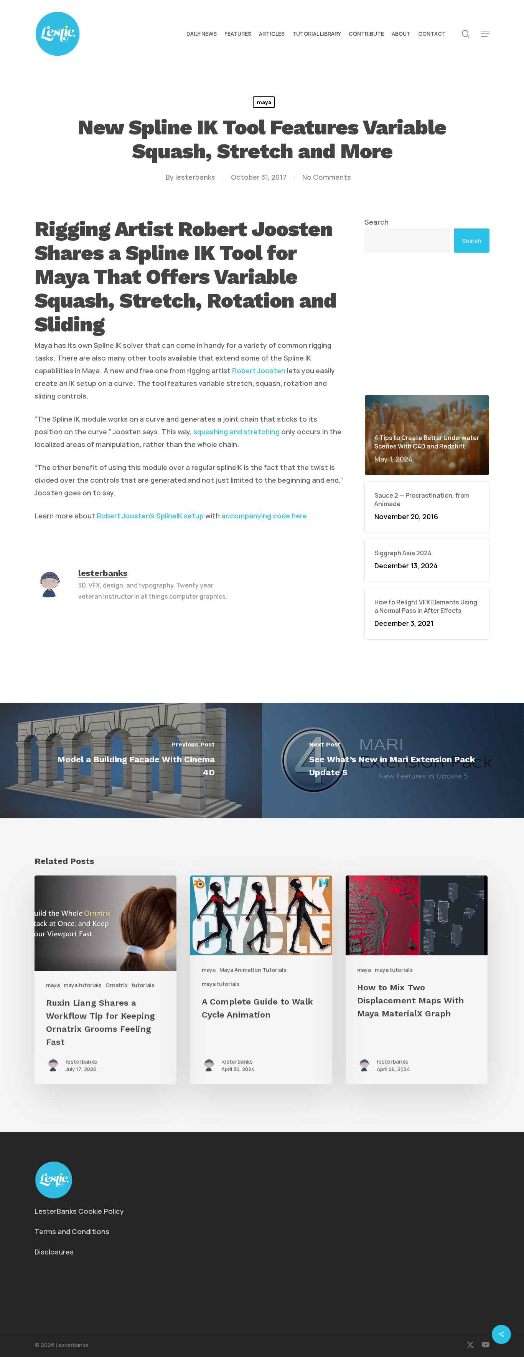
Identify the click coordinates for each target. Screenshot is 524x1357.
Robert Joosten (258, 370)
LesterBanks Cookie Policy (79, 1211)
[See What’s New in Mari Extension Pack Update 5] (393, 760)
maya (264, 102)
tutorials (143, 985)
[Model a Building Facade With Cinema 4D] (131, 760)
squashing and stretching (236, 431)
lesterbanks (195, 177)
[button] (485, 34)
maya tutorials (83, 985)
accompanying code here (264, 515)
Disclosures (54, 1251)
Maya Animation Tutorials (253, 969)
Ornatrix (116, 985)
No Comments (326, 177)
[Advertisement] (426, 324)
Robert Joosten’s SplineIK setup (150, 515)
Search (376, 222)
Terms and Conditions (72, 1231)
